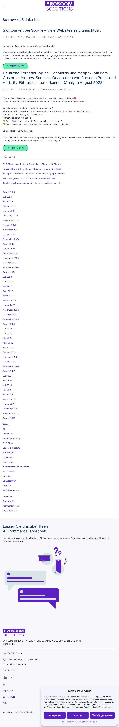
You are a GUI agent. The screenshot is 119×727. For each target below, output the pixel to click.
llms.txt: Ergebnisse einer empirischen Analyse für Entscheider (32, 183)
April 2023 (8, 291)
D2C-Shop (8, 443)
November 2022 (11, 310)
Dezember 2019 (10, 408)
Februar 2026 (9, 206)
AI (4, 429)
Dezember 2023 (11, 253)
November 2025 (11, 220)
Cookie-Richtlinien (68, 722)
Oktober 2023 (10, 262)
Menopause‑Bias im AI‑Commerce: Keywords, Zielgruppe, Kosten (34, 173)
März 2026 (8, 201)
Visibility (7, 485)
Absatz (6, 424)
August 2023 (9, 272)
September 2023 (11, 267)
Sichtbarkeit (8, 471)
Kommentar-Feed (11, 506)
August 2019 (9, 418)
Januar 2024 (9, 248)
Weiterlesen (15, 66)
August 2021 (9, 371)
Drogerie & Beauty (11, 448)
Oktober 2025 (9, 225)
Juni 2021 (7, 376)
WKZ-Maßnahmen (11, 490)
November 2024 (11, 229)
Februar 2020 (9, 399)
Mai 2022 (7, 338)
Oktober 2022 (10, 314)
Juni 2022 (8, 333)
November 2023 (11, 258)
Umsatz (6, 476)
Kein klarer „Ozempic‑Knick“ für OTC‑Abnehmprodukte (29, 178)
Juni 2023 (8, 281)
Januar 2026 (9, 211)
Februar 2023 (9, 300)
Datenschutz (82, 722)
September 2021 (11, 366)
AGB (5, 703)
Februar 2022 (9, 352)
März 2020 (8, 394)
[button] (4, 6)
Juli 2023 (7, 277)
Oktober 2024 (10, 234)
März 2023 (8, 295)
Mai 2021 (7, 380)
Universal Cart (9, 481)
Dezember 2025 (10, 215)
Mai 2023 (7, 286)
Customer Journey (11, 438)
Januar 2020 (9, 404)
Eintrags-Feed (9, 501)
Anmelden (7, 496)
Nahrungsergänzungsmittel (16, 466)
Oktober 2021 (9, 361)
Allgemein (7, 433)
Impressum (93, 722)
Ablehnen (77, 715)
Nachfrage (8, 462)
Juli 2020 (7, 385)
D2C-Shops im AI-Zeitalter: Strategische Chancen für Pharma (32, 164)
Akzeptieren (55, 715)
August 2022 (9, 324)
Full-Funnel (8, 452)
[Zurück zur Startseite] (59, 6)
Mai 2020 (7, 390)
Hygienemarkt (9, 457)
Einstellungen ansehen (102, 715)
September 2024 (11, 239)
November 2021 (10, 357)
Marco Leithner (36, 37)
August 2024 (9, 244)
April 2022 (8, 343)
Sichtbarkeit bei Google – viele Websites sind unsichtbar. (52, 30)
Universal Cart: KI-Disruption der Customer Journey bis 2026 (32, 169)
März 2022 (8, 347)
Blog (5, 684)
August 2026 (9, 192)
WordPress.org (10, 510)
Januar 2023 (9, 305)
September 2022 (11, 319)
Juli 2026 (7, 197)
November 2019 (10, 413)
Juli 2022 (7, 328)
